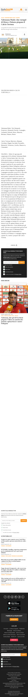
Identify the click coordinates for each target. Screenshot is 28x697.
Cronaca (3, 546)
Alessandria (8, 546)
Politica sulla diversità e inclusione (14, 674)
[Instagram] (15, 596)
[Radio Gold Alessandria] (7, 9)
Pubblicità (21, 628)
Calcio (2, 17)
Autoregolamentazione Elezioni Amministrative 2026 (14, 683)
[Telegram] (19, 596)
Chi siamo (6, 628)
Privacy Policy (18, 274)
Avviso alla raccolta (14, 687)
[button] (26, 284)
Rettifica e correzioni (14, 681)
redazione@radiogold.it (19, 693)
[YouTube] (12, 596)
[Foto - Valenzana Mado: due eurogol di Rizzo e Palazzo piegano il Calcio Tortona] (14, 48)
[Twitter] (8, 596)
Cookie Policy (17, 672)
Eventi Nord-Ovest (9, 272)
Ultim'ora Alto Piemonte (9, 634)
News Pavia (7, 269)
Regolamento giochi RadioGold (14, 678)
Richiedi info (14, 619)
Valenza (18, 17)
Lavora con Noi (21, 636)
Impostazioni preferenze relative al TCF (14, 684)
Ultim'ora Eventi (21, 634)
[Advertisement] (14, 74)
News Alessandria (9, 267)
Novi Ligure (8, 556)
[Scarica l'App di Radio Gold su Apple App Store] (14, 603)
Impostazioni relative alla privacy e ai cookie (14, 686)
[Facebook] (5, 596)
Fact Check (14, 680)
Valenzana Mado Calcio (10, 17)
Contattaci (14, 639)
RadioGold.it (17, 691)
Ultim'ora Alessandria (9, 632)
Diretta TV (13, 636)
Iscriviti (21, 262)
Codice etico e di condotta (14, 675)
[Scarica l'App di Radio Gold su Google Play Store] (14, 609)
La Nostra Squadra (13, 628)
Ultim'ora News (17, 630)
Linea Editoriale (14, 677)
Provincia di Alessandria (17, 556)
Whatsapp (9, 630)
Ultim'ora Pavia (20, 632)
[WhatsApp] (22, 596)
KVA (17, 695)
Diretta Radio (6, 636)
